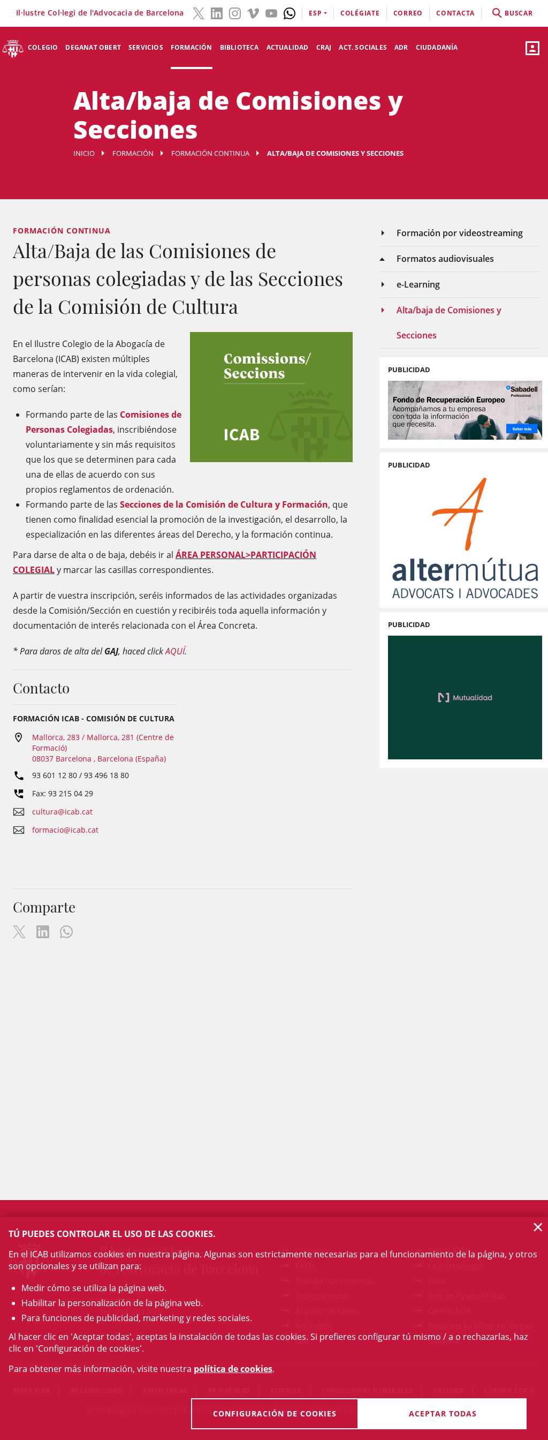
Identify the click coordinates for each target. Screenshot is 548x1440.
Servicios (145, 47)
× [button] (538, 1227)
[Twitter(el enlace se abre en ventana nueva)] (198, 12)
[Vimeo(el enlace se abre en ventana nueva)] (253, 12)
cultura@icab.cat (62, 811)
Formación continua (210, 153)
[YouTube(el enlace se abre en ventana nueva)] (271, 12)
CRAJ (324, 47)
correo (408, 13)
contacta (455, 13)
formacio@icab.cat (65, 830)
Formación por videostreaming (460, 233)
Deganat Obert (93, 47)
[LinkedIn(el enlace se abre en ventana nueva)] (217, 12)
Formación (191, 47)
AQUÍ (175, 651)
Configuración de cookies (275, 1413)
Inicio (84, 153)
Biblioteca (239, 47)
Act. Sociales (363, 47)
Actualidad (288, 47)
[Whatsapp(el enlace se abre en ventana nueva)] (289, 12)
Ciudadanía (437, 47)
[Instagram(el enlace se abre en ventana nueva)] (235, 12)
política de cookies (233, 1369)
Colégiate (360, 13)
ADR (401, 47)
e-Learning (418, 284)
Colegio (43, 47)
